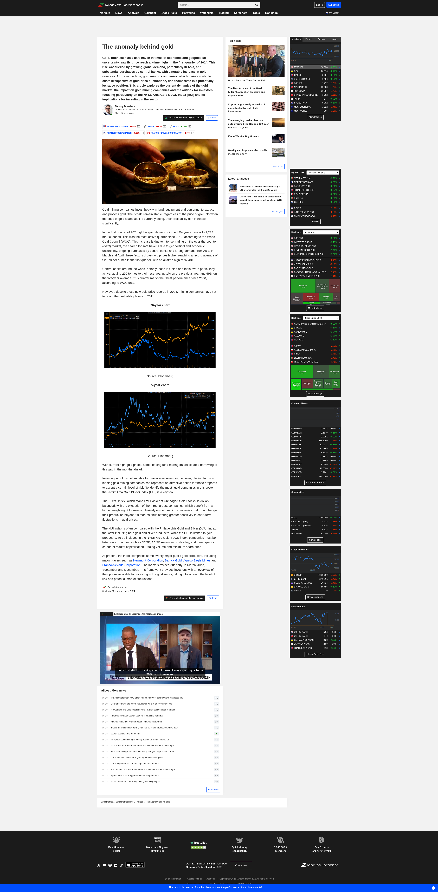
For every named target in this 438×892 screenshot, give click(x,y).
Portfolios (188, 12)
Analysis (133, 12)
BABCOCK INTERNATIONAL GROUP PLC (311, 272)
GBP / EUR (296, 433)
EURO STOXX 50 (302, 79)
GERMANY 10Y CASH (304, 640)
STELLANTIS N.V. (302, 178)
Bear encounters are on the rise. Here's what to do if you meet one (141, 704)
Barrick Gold (173, 560)
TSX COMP (299, 91)
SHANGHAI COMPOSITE (306, 95)
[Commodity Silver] (164, 126)
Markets (105, 12)
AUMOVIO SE (300, 332)
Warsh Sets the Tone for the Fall (125, 734)
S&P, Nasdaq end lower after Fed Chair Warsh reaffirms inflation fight (143, 769)
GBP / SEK (296, 444)
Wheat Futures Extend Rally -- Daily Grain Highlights (135, 781)
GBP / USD (296, 429)
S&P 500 (298, 83)
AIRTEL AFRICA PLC (304, 264)
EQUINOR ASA (301, 194)
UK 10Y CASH (301, 632)
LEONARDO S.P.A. (303, 358)
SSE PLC (298, 238)
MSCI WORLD (300, 111)
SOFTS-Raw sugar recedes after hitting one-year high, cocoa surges (142, 752)
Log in (319, 4)
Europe (308, 39)
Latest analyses (238, 178)
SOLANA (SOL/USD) (303, 583)
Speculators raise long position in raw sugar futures (135, 775)
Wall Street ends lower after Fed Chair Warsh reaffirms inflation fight (142, 746)
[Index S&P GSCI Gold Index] (138, 126)
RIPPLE (297, 591)
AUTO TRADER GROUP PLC (307, 260)
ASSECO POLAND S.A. (305, 350)
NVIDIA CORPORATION (305, 216)
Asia (334, 39)
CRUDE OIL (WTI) (299, 521)
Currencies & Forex (315, 482)
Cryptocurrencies (300, 549)
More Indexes (315, 117)
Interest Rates (298, 606)
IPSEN (297, 354)
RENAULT (299, 340)
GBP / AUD (296, 460)
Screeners (240, 12)
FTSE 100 (298, 67)
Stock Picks (169, 12)
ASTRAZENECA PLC (304, 212)
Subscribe (333, 4)
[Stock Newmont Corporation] (142, 133)
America (322, 39)
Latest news (277, 166)
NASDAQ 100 (300, 87)
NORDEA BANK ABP (303, 182)
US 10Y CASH (301, 636)
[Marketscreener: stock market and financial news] (120, 5)
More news (213, 789)
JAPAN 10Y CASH (302, 644)
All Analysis (277, 211)
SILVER (295, 529)
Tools (256, 12)
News (119, 12)
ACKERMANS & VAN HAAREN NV (310, 324)
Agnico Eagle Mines (196, 560)
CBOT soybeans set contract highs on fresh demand (135, 763)
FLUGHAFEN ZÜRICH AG (306, 362)
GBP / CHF (296, 437)
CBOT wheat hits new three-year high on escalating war (137, 758)
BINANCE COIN (301, 587)
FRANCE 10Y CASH (303, 648)
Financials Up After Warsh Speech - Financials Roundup (137, 716)
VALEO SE (299, 336)
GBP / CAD (296, 456)
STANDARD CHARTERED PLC (309, 254)
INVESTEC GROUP (303, 242)
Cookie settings (194, 879)
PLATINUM (296, 533)
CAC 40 (297, 75)
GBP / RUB (296, 440)
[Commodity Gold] (189, 126)
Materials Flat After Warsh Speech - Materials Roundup (136, 722)
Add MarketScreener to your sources (185, 118)
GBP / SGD (296, 472)
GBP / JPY (296, 476)
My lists (315, 221)
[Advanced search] (256, 5)
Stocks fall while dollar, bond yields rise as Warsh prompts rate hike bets (144, 728)
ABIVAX (297, 346)
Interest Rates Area (315, 654)
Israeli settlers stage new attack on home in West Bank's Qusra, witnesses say (147, 698)
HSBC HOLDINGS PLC (305, 246)
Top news (234, 40)
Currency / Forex (299, 403)
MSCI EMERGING (302, 107)
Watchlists (207, 12)
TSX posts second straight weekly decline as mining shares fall (140, 740)
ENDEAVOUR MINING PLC (307, 276)
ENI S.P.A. (298, 198)
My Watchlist (297, 172)
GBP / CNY (296, 464)
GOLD (294, 517)
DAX (296, 71)
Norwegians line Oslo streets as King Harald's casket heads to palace (143, 710)
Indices (297, 39)
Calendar (150, 12)
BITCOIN (298, 575)
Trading (224, 12)
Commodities (297, 492)
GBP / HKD (296, 468)
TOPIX (297, 99)
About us (211, 879)
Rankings (271, 12)
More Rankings (315, 308)
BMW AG (298, 328)
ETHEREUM (300, 579)
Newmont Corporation (148, 560)
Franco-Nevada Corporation (121, 565)
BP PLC (297, 208)
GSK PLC (298, 202)
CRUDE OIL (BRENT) (301, 526)
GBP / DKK (296, 452)
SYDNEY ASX (300, 103)
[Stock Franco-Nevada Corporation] (192, 133)
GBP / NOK (296, 448)
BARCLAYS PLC (302, 186)
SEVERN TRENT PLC (304, 250)
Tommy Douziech (125, 106)
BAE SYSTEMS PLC (303, 268)
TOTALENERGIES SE (304, 190)
